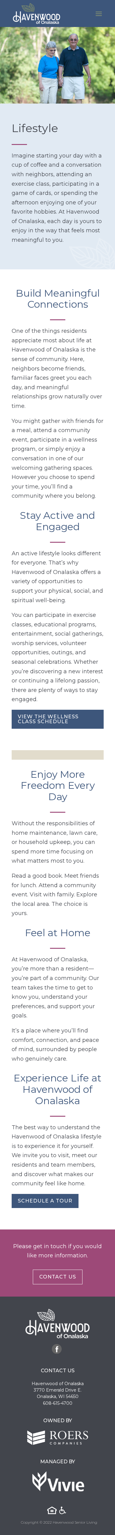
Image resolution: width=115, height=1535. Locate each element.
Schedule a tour (45, 1201)
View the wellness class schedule (48, 719)
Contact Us (57, 1277)
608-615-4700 (57, 1403)
